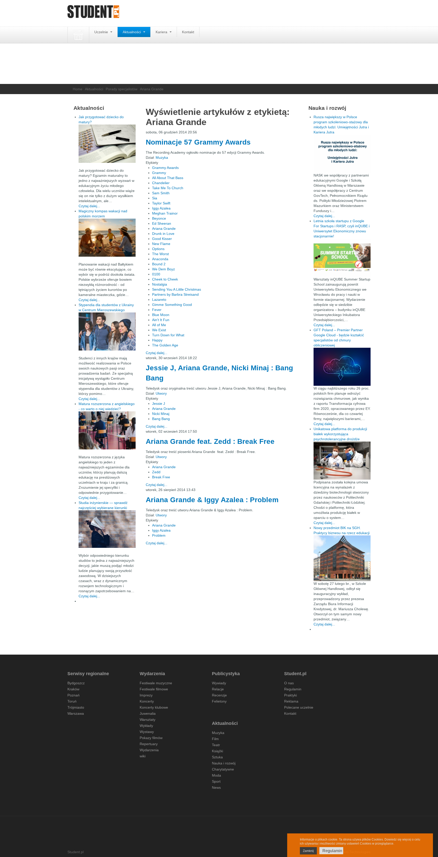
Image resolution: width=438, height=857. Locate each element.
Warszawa (75, 713)
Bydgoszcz (76, 683)
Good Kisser (162, 239)
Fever (156, 310)
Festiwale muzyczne (156, 683)
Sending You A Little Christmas (176, 289)
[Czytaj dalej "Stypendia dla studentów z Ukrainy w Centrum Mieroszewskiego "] (107, 331)
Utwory (161, 393)
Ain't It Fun (160, 320)
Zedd (156, 472)
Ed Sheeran (161, 223)
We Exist (159, 330)
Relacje (218, 689)
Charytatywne (223, 769)
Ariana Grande (164, 228)
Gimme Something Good (172, 305)
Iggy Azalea (161, 208)
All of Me (159, 325)
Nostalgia (159, 284)
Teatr (216, 745)
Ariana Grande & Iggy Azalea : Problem (212, 500)
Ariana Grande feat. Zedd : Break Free (210, 441)
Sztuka (217, 757)
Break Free (161, 477)
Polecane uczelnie (298, 707)
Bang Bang (161, 419)
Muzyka (162, 157)
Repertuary (149, 744)
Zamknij (308, 851)
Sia (154, 198)
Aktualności (132, 32)
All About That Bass (167, 178)
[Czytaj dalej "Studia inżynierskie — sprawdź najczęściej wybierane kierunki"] (107, 529)
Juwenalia (148, 713)
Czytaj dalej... (156, 353)
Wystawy (147, 732)
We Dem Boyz (163, 269)
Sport (216, 781)
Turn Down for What (168, 335)
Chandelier (161, 183)
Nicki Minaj (160, 414)
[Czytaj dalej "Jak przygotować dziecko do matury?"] (107, 144)
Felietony (219, 701)
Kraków (73, 689)
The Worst (160, 254)
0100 (156, 274)
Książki (217, 751)
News (216, 787)
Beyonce (159, 218)
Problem (159, 535)
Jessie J (158, 403)
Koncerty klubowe (154, 707)
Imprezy (146, 695)
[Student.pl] (93, 13)
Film (215, 739)
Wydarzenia (149, 750)
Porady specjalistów (121, 89)
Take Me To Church (167, 188)
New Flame (161, 244)
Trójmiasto (75, 707)
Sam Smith (161, 193)
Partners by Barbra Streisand (175, 294)
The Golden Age (165, 345)
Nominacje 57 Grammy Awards (198, 142)
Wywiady (219, 683)
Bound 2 (159, 264)
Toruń (72, 701)
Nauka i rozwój (223, 763)
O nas (289, 683)
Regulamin (292, 689)
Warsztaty (147, 720)
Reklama (291, 701)
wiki (142, 756)
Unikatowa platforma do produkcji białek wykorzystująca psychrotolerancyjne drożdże (340, 434)
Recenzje (219, 695)
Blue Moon (160, 315)
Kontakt (188, 32)
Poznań (73, 695)
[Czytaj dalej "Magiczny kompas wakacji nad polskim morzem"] (107, 238)
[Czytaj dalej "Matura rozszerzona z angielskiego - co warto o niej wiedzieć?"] (107, 430)
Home (77, 89)
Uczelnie (101, 32)
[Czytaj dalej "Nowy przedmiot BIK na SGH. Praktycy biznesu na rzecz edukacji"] (342, 558)
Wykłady (146, 726)
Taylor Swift (161, 203)
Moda (216, 775)
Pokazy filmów (151, 738)
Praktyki (290, 695)
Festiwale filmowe (154, 689)
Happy (157, 340)
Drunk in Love (163, 234)
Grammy (159, 173)
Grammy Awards (165, 168)
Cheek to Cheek (165, 279)
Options (158, 249)
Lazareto (159, 300)
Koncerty (147, 701)
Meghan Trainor (165, 213)
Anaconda (160, 259)
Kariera (162, 32)
